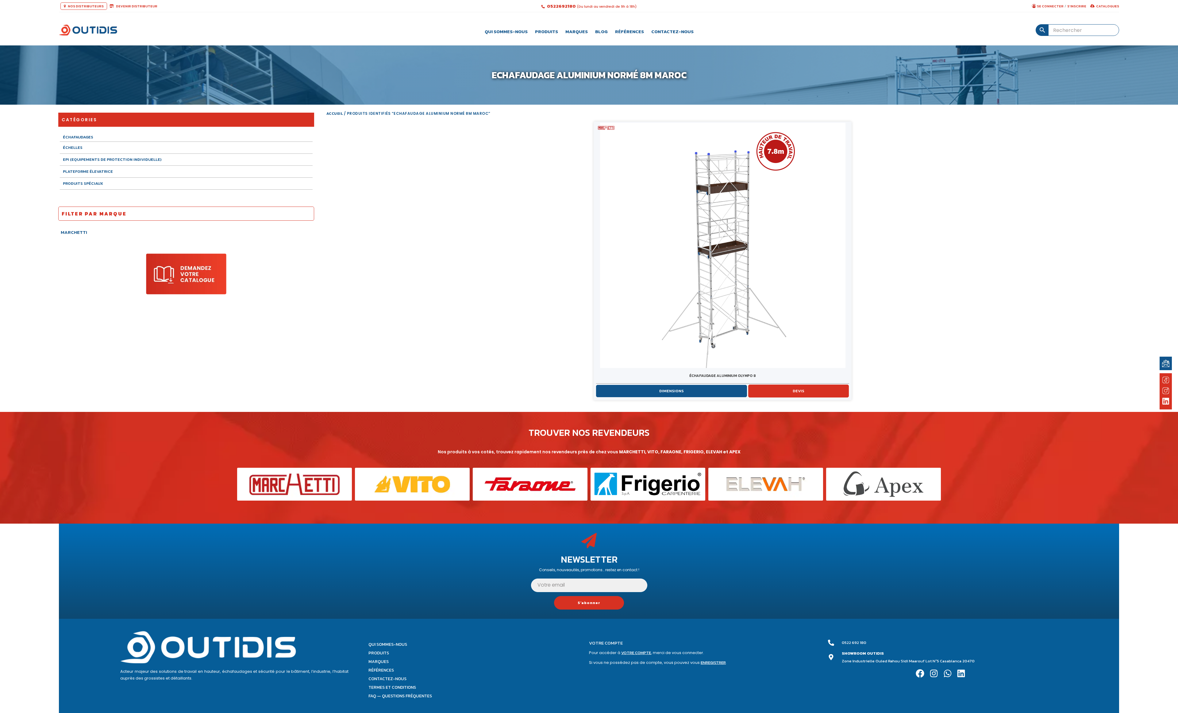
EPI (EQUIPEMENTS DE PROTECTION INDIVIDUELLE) (112, 159)
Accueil (334, 113)
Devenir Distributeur (136, 6)
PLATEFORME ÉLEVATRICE (88, 171)
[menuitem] (506, 30)
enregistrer (713, 662)
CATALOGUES (1107, 6)
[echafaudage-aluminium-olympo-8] (722, 245)
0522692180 (562, 6)
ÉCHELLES (73, 147)
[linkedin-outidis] (1165, 401)
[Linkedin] (961, 673)
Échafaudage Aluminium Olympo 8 (722, 375)
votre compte (636, 653)
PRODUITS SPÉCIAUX (83, 183)
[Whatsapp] (947, 673)
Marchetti (74, 232)
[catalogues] (186, 273)
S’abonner (589, 603)
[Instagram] (934, 673)
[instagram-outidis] (1165, 390)
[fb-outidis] (1165, 381)
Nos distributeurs (85, 6)
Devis (798, 391)
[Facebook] (920, 673)
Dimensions (671, 391)
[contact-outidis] (1165, 363)
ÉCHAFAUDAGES (78, 137)
